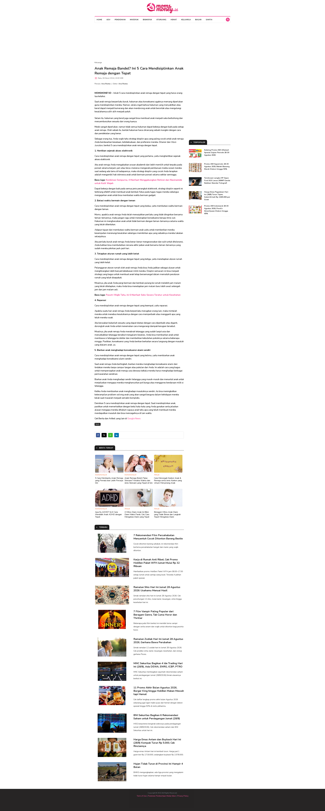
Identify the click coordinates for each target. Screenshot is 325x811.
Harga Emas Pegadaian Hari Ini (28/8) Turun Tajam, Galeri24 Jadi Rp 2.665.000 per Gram (217, 196)
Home (99, 19)
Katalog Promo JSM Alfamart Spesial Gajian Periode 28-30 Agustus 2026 (216, 152)
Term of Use (142, 796)
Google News (134, 418)
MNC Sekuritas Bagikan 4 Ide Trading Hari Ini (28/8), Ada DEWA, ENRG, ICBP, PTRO (158, 665)
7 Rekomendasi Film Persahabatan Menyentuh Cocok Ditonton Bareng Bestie (158, 537)
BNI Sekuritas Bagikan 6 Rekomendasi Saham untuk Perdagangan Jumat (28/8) (156, 716)
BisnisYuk (147, 19)
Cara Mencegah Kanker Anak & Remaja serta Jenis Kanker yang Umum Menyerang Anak (168, 480)
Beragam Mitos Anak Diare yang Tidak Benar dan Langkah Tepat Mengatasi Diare (167, 514)
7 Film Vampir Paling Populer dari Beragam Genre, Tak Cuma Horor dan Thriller (155, 615)
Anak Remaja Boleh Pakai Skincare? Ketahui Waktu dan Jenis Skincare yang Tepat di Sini (138, 480)
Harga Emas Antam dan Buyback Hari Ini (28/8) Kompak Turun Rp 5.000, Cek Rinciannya (157, 743)
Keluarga (186, 19)
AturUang (161, 19)
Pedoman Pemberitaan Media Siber (162, 796)
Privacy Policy (182, 796)
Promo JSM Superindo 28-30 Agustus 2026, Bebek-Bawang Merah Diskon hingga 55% (217, 166)
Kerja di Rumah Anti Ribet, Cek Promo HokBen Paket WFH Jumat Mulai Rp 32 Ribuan (156, 563)
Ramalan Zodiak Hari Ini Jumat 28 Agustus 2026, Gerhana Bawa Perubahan (158, 640)
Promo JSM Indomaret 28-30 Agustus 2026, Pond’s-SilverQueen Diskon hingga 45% (216, 210)
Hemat (174, 19)
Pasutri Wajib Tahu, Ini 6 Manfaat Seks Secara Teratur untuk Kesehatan (143, 294)
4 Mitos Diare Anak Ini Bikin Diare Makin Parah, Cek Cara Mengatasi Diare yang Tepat (137, 514)
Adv (108, 19)
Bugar (198, 19)
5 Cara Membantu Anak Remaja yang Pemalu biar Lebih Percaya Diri (109, 480)
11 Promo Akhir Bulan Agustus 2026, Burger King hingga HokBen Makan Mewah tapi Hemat (158, 691)
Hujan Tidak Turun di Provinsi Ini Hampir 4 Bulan (158, 765)
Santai (209, 19)
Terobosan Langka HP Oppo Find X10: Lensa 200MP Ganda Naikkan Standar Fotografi (217, 180)
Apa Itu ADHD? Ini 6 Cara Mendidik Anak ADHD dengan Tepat (108, 514)
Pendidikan (120, 19)
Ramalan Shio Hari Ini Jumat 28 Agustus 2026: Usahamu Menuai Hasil (156, 588)
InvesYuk (134, 19)
